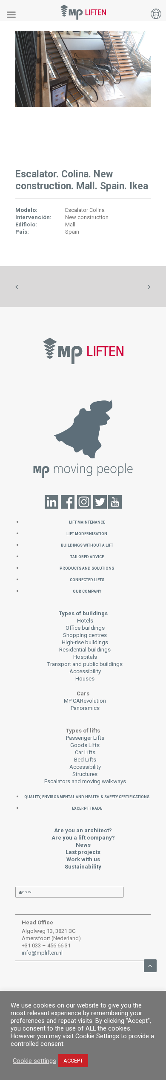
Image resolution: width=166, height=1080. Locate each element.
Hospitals (85, 657)
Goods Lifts (85, 745)
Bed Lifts (85, 759)
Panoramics (85, 708)
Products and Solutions (87, 568)
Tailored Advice (87, 556)
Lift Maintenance (87, 521)
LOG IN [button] (25, 892)
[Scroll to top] (150, 965)
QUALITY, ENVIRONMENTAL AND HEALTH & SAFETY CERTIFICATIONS (86, 796)
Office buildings (85, 628)
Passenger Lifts (85, 738)
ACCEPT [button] (73, 1060)
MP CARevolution (85, 701)
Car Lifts (85, 752)
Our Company (87, 591)
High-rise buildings (85, 642)
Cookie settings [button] (34, 1061)
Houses (84, 678)
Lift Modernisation (86, 533)
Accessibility (85, 671)
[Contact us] (83, 438)
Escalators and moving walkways (85, 781)
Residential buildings (85, 649)
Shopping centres (85, 635)
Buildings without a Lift (87, 544)
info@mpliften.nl (42, 953)
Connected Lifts (87, 579)
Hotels (85, 620)
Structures (84, 774)
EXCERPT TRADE (87, 808)
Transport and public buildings (85, 664)
